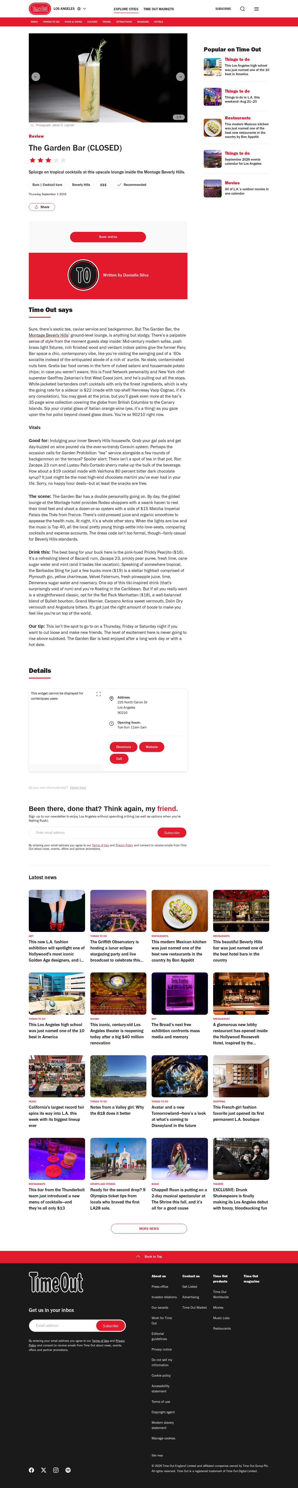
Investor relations (164, 1297)
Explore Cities (126, 9)
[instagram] (55, 1470)
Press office (160, 1287)
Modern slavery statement (163, 1425)
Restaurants (222, 1329)
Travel (107, 22)
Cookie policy (161, 1376)
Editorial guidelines (159, 1336)
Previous (35, 76)
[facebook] (31, 1470)
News (34, 22)
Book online (108, 237)
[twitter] (43, 1470)
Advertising (190, 1297)
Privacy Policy (124, 845)
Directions (123, 747)
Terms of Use (100, 845)
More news (149, 1229)
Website (152, 747)
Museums (143, 22)
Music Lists (221, 1318)
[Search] (242, 9)
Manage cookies (163, 1438)
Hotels (158, 22)
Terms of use (161, 1402)
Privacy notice (162, 1350)
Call (119, 759)
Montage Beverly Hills (49, 336)
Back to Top (153, 1257)
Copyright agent (163, 1412)
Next (180, 76)
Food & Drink (73, 22)
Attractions (124, 22)
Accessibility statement (161, 1389)
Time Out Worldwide (221, 1295)
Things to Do (51, 22)
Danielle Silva (136, 276)
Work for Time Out (162, 1321)
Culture (92, 22)
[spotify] (68, 1470)
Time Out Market (194, 1308)
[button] (98, 694)
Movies (218, 1308)
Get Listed (189, 1287)
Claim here (78, 788)
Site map (157, 1455)
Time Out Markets (159, 9)
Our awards (160, 1308)
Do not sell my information (162, 1363)
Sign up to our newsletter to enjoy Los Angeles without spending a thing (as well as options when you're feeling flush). (105, 819)
